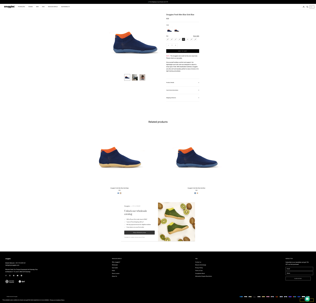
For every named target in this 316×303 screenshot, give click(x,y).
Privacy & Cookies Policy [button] (57, 300)
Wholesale (115, 265)
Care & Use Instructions (172, 90)
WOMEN (30, 6)
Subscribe (298, 278)
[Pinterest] (13, 275)
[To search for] (307, 7)
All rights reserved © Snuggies (12, 296)
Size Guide (115, 268)
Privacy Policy (199, 268)
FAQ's (113, 270)
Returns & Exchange (200, 265)
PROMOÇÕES (21, 6)
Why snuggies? (116, 262)
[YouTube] (17, 275)
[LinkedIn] (21, 275)
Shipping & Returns (171, 97)
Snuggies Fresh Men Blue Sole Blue (196, 188)
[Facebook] (6, 275)
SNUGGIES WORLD (53, 6)
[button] (311, 7)
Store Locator (115, 273)
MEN (37, 6)
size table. (179, 58)
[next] (311, 160)
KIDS (43, 6)
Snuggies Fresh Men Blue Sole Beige (119, 188)
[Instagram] (9, 275)
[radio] (169, 30)
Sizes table (196, 36)
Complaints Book (200, 273)
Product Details (170, 82)
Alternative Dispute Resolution (203, 276)
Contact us (198, 262)
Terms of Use (199, 270)
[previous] (5, 160)
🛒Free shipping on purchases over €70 (158, 2)
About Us (114, 276)
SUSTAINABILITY (65, 6)
